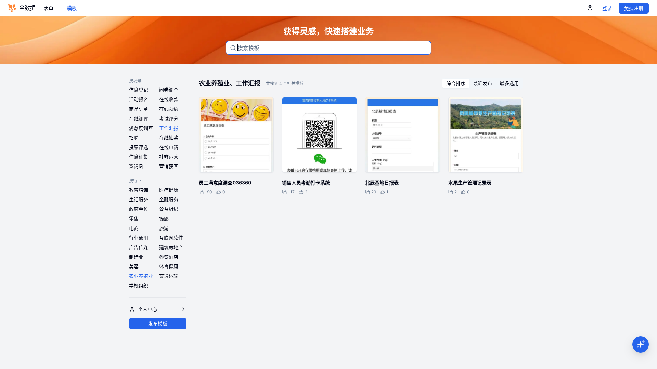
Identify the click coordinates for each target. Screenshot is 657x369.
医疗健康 (168, 190)
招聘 (134, 137)
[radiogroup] (482, 83)
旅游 (164, 228)
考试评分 (168, 118)
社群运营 (168, 157)
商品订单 (138, 109)
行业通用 (138, 238)
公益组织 (168, 209)
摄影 (164, 218)
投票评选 (138, 147)
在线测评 (138, 118)
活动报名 (138, 99)
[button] (640, 344)
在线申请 (168, 147)
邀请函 (136, 166)
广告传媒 (138, 247)
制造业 (136, 257)
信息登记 (138, 90)
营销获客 (168, 166)
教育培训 (138, 190)
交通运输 (168, 276)
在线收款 (168, 99)
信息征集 (138, 157)
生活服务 (138, 199)
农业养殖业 (141, 276)
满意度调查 (141, 128)
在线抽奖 (168, 137)
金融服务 (168, 199)
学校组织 (138, 285)
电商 (134, 228)
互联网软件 (171, 238)
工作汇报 (168, 128)
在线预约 (168, 109)
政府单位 (138, 209)
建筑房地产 (171, 247)
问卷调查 (168, 90)
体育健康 (168, 266)
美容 (134, 266)
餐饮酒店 (168, 257)
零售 (134, 218)
